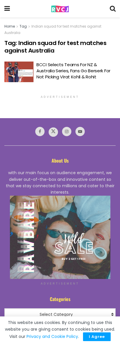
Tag (23, 26)
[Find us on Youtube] (80, 131)
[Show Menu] (7, 8)
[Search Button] (113, 8)
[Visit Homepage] (60, 9)
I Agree (97, 336)
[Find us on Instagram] (66, 131)
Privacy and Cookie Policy (52, 336)
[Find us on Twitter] (53, 132)
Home (9, 26)
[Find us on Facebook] (40, 131)
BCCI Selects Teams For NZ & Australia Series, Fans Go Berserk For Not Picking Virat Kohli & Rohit (73, 71)
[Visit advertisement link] (60, 237)
